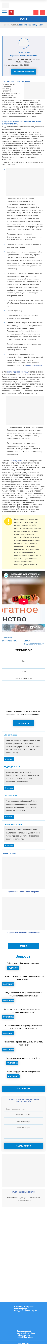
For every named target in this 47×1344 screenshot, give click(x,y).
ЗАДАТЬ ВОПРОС (23, 1146)
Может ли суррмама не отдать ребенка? (23, 1071)
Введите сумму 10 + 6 (23, 678)
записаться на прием (42, 12)
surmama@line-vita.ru (26, 1333)
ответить (9, 759)
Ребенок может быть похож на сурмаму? (23, 963)
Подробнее (13, 968)
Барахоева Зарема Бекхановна (23, 56)
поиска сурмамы (16, 461)
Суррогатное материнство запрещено (23, 932)
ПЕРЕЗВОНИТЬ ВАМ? (35, 12)
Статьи (27, 641)
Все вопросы (23, 1089)
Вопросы (24, 956)
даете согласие (32, 711)
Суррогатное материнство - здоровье (23, 892)
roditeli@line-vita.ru (25, 1337)
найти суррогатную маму (17, 372)
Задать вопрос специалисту (24, 71)
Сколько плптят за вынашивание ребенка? (23, 1058)
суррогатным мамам (33, 366)
